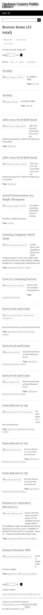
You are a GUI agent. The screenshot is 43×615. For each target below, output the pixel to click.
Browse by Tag (21, 40)
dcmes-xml (17, 594)
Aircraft (35, 84)
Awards (10, 223)
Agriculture (12, 267)
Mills (20, 538)
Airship (7, 70)
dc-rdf (9, 594)
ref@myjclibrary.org (10, 604)
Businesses (22, 331)
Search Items (8, 44)
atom (4, 594)
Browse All (8, 40)
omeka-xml (31, 594)
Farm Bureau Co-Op (15, 405)
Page (4, 55)
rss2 (38, 594)
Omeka (21, 609)
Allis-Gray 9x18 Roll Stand (19, 119)
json (24, 594)
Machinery (12, 146)
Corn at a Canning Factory (19, 279)
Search (39, 20)
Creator (21, 62)
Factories (16, 297)
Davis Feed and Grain (16, 308)
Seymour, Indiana (19, 364)
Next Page (21, 55)
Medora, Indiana (24, 267)
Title (12, 62)
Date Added (31, 62)
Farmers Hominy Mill (16, 550)
